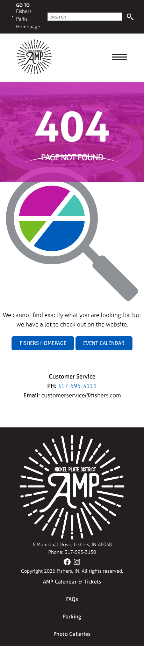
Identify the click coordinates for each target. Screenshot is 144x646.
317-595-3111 (77, 386)
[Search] (130, 17)
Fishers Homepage (43, 343)
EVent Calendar (103, 343)
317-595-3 (76, 552)
